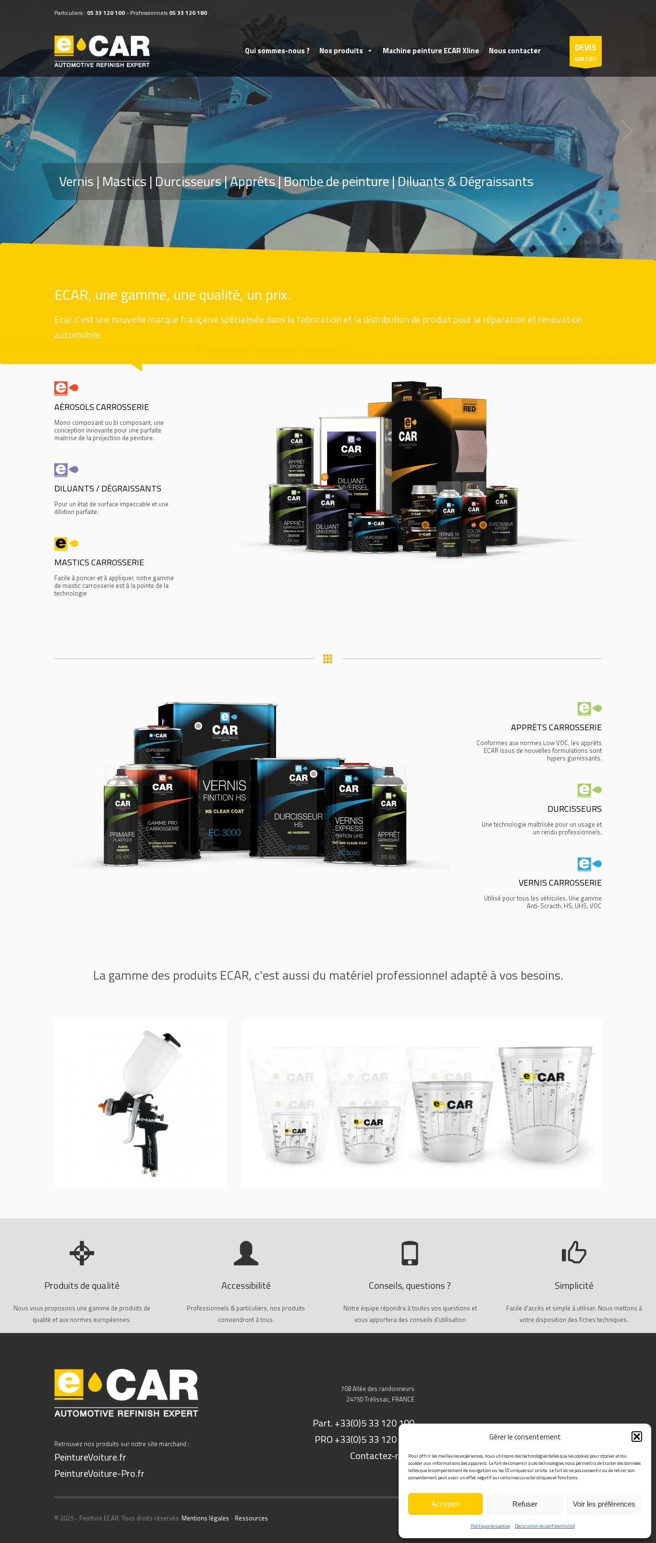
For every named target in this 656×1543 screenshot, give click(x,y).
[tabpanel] (328, 131)
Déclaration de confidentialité (545, 1526)
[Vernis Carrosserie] (590, 863)
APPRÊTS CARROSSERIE (556, 727)
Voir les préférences (604, 1504)
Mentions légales (205, 1518)
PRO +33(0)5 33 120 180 (364, 1439)
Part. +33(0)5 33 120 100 (363, 1422)
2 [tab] (332, 250)
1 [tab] (324, 250)
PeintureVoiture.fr (90, 1456)
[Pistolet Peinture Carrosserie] (140, 1103)
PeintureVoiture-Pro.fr (99, 1473)
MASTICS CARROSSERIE (99, 562)
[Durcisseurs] (590, 789)
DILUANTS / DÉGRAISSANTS (107, 488)
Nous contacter (515, 50)
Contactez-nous (382, 1455)
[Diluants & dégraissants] (66, 469)
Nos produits (341, 50)
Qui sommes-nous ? (277, 50)
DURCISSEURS (574, 808)
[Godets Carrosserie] (422, 1103)
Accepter (445, 1504)
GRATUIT (585, 52)
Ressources (251, 1518)
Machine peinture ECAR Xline (431, 50)
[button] (637, 1436)
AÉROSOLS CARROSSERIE (101, 406)
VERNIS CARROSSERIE (560, 882)
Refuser (524, 1504)
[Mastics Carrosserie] (66, 543)
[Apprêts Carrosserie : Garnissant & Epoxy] (590, 708)
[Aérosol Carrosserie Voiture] (66, 387)
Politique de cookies (490, 1526)
